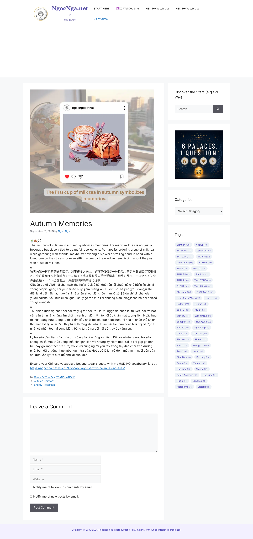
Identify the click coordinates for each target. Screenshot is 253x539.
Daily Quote (101, 18)
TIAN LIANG (202, 286)
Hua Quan (203, 321)
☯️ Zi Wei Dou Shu (127, 8)
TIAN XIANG (205, 292)
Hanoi (182, 345)
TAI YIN (204, 256)
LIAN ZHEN (185, 262)
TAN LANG (184, 256)
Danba (182, 363)
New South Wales (188, 298)
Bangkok (199, 380)
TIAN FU (183, 274)
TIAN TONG (202, 280)
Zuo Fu (183, 309)
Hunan (200, 339)
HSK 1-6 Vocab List (187, 8)
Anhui (182, 351)
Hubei (198, 351)
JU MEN (205, 262)
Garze (182, 333)
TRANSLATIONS (65, 377)
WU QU (199, 268)
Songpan (184, 321)
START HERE (101, 8)
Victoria (203, 386)
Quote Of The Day (44, 377)
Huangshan (201, 345)
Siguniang (201, 327)
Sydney (183, 304)
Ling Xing (209, 375)
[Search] (218, 109)
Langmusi (204, 250)
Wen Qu (183, 315)
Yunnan (199, 363)
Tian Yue (200, 333)
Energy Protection (44, 384)
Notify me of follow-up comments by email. (63, 487)
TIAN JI (183, 280)
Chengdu (184, 292)
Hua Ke (183, 327)
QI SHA (183, 286)
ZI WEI (182, 268)
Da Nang (202, 357)
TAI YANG (184, 250)
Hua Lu (212, 298)
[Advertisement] (126, 53)
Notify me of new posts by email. (56, 496)
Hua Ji (182, 380)
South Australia (187, 375)
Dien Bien (184, 357)
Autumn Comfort (44, 380)
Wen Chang (203, 315)
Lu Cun (201, 304)
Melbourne (184, 386)
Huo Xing (184, 369)
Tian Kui (183, 339)
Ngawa (201, 244)
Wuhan (202, 369)
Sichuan (183, 244)
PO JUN (202, 274)
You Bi (199, 309)
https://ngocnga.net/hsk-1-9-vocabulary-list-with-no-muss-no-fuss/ (77, 368)
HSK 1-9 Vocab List (157, 8)
